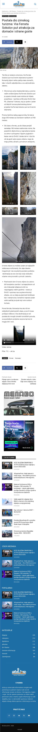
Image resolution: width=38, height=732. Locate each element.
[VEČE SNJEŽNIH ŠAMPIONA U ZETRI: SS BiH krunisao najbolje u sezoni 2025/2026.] (7, 465)
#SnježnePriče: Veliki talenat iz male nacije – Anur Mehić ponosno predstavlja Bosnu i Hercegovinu (25, 475)
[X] (24, 716)
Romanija (18, 358)
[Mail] (19, 716)
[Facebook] (9, 716)
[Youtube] (29, 716)
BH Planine (13, 11)
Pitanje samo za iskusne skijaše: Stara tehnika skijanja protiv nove (10, 382)
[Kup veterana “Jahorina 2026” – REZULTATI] (7, 512)
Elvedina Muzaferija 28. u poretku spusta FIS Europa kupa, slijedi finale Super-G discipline (24, 522)
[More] (25, 42)
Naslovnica (5, 11)
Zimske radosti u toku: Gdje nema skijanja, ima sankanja (28, 382)
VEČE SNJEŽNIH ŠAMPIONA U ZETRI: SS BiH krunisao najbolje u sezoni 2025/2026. (24, 465)
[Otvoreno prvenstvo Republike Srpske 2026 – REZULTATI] (7, 533)
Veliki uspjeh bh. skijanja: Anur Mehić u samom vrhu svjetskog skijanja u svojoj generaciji (24, 501)
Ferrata (11, 358)
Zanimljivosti (13, 16)
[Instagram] (14, 716)
